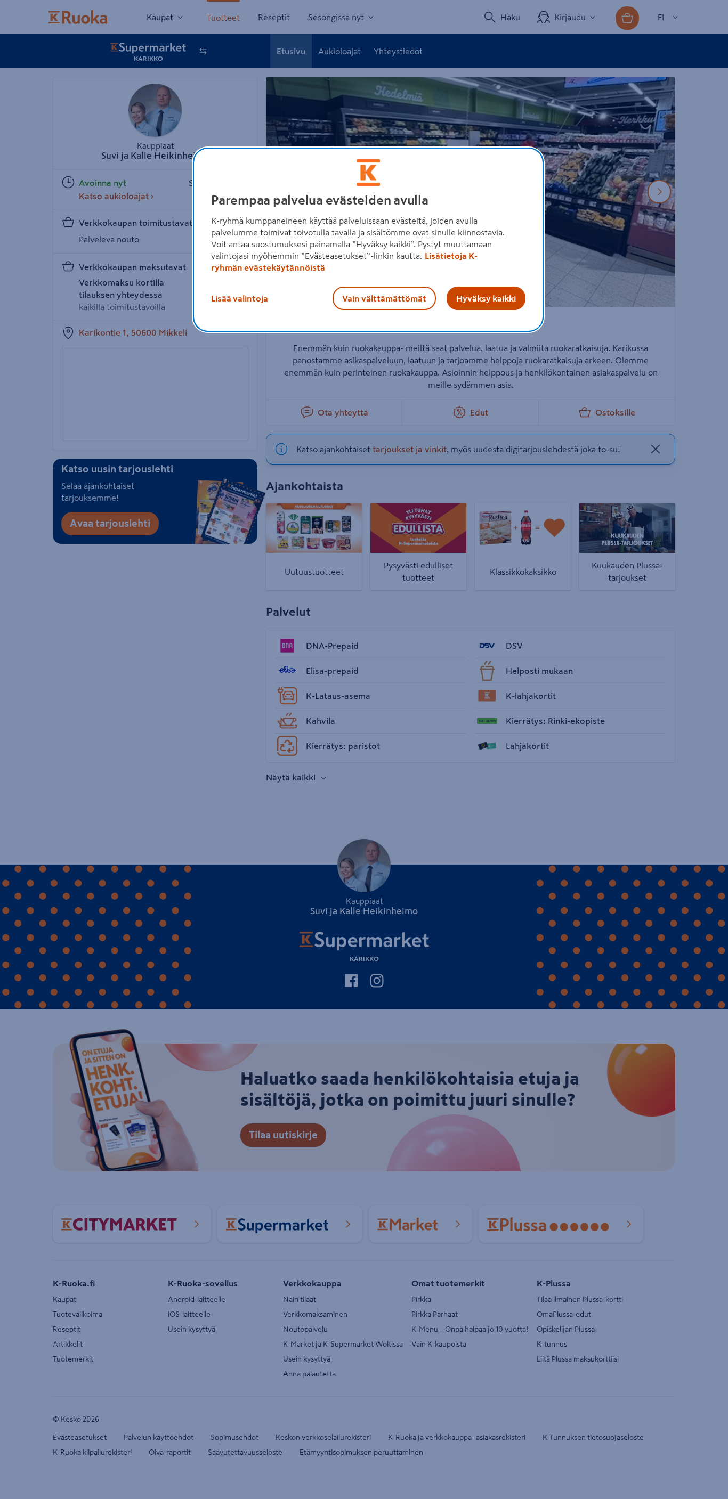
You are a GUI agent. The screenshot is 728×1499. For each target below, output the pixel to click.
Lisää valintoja (239, 298)
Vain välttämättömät (384, 298)
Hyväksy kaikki (486, 298)
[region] (368, 240)
